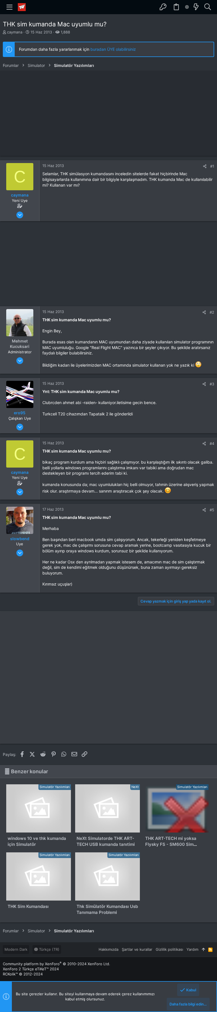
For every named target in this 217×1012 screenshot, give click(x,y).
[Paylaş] (204, 166)
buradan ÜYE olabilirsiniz (113, 49)
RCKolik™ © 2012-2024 (23, 974)
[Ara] (207, 7)
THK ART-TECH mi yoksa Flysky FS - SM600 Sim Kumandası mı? (170, 844)
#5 (212, 510)
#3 (212, 384)
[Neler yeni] (196, 7)
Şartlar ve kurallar (137, 949)
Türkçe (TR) (48, 949)
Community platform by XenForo (56, 964)
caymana (14, 32)
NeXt (135, 787)
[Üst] (203, 949)
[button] (9, 7)
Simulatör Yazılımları (55, 787)
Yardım (192, 949)
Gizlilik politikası (169, 949)
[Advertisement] (108, 113)
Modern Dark (16, 949)
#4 (212, 443)
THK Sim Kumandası (28, 906)
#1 (212, 166)
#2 (212, 312)
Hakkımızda (108, 949)
